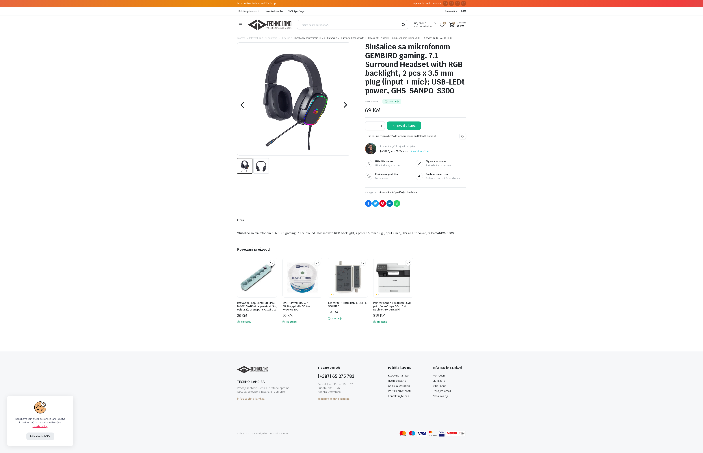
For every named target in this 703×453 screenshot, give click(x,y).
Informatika (255, 38)
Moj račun (439, 375)
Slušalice (285, 38)
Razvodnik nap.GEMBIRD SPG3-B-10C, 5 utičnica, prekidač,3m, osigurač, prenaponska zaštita (257, 306)
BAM (463, 11)
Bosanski (450, 11)
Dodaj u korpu (406, 125)
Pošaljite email (442, 391)
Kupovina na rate (398, 375)
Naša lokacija (441, 396)
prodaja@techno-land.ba (333, 398)
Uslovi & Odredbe (273, 11)
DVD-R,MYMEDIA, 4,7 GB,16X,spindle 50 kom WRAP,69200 (296, 306)
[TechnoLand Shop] (269, 24)
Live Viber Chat (420, 151)
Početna (241, 38)
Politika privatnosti (249, 11)
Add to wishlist (462, 136)
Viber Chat (439, 386)
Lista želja (439, 380)
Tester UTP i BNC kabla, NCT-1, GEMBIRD (347, 304)
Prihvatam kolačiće (40, 436)
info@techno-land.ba (251, 398)
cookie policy (40, 426)
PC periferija (271, 38)
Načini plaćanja (296, 11)
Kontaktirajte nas (398, 396)
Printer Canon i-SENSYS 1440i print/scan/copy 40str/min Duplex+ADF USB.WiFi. (392, 306)
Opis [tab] (240, 220)
